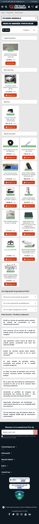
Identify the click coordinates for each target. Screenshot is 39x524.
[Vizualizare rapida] (10, 52)
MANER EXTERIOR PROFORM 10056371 (10, 199)
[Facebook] (9, 514)
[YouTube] (25, 514)
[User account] (29, 6)
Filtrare (7, 30)
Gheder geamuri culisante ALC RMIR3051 (10, 150)
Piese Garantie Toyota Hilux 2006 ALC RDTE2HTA (10, 174)
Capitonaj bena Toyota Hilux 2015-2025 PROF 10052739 (10, 55)
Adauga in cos (11, 95)
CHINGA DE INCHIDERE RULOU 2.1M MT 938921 (29, 199)
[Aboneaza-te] (35, 432)
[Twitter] (13, 514)
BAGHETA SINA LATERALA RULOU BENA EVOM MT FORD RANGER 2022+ (11, 276)
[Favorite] (33, 6)
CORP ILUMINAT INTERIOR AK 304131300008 (10, 222)
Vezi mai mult (10, 63)
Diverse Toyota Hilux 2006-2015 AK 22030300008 (10, 119)
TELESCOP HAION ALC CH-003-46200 (28, 150)
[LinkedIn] (29, 514)
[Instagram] (17, 514)
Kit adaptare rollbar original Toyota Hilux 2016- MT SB (10, 87)
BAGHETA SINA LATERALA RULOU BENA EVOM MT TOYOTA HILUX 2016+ (29, 251)
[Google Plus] (21, 514)
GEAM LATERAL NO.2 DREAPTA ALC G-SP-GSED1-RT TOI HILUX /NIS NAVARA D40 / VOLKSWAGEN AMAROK (28, 225)
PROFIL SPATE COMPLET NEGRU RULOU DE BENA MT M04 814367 (28, 174)
